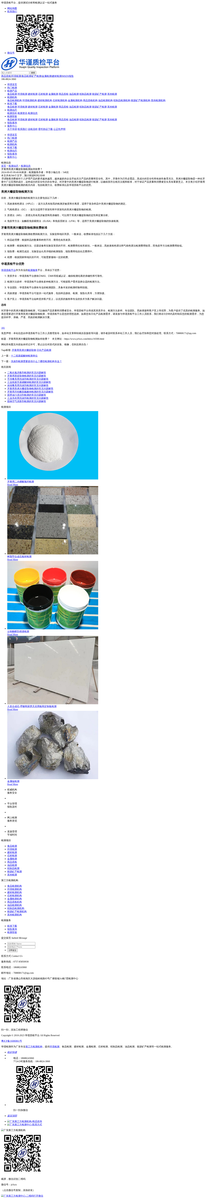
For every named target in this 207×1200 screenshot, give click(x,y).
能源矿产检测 (99, 94)
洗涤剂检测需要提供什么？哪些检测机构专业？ (36, 361)
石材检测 (43, 94)
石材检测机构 (60, 100)
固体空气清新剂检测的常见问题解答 (26, 401)
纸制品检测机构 (121, 100)
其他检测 (112, 94)
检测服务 (33, 270)
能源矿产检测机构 (140, 100)
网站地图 (12, 8)
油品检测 (74, 94)
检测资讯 (22, 113)
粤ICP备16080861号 (11, 1041)
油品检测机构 (105, 100)
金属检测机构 (75, 100)
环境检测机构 (29, 100)
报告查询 (12, 122)
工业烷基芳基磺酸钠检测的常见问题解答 (29, 382)
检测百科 (12, 113)
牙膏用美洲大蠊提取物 (24, 350)
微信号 (11, 53)
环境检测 (16, 76)
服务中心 (12, 126)
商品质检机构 (90, 100)
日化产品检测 (44, 350)
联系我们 (12, 11)
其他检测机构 (158, 100)
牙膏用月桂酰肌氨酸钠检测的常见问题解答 (30, 391)
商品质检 (6, 76)
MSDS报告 (68, 76)
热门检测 (12, 87)
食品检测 (26, 76)
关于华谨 (12, 129)
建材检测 (57, 76)
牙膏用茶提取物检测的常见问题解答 (26, 375)
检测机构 (12, 97)
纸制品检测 (85, 94)
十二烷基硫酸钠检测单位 (24, 355)
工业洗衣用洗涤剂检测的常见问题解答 (27, 398)
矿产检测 (36, 76)
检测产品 (12, 91)
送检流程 (33, 129)
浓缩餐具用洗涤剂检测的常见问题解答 (27, 385)
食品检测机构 (14, 100)
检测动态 (12, 110)
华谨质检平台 (8, 270)
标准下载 (12, 103)
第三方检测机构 (33, 1046)
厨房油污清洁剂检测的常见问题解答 (26, 395)
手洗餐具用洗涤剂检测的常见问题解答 (27, 379)
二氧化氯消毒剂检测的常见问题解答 (26, 372)
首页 (3, 166)
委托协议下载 (45, 129)
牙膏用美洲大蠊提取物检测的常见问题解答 (30, 388)
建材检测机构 (45, 100)
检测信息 (33, 113)
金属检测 (47, 76)
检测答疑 (12, 116)
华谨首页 (12, 84)
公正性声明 (59, 129)
